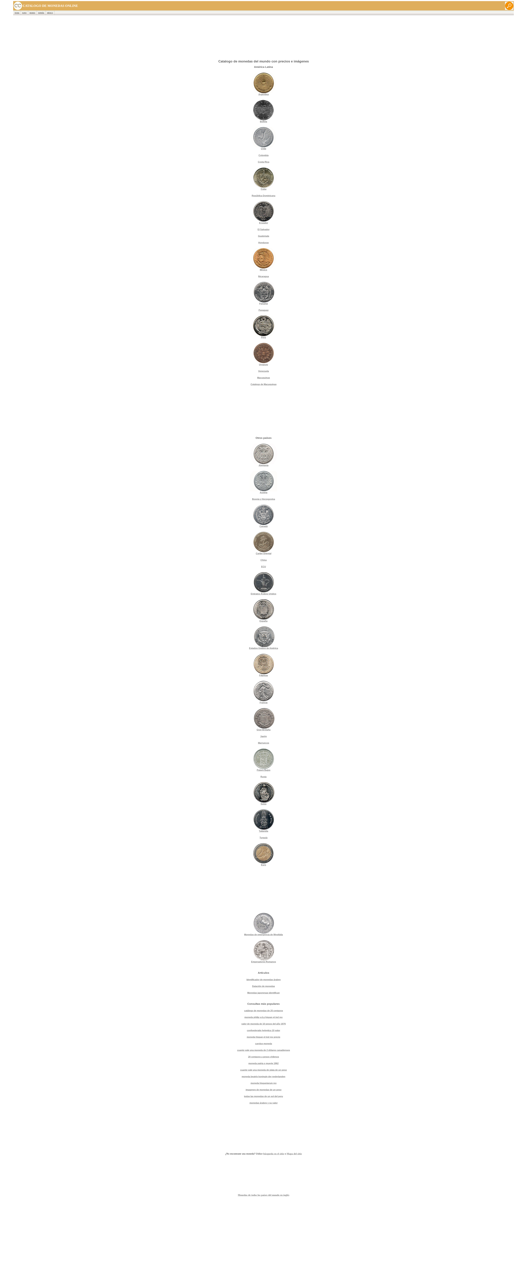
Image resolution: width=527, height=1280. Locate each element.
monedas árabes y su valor (264, 1103)
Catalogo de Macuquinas (264, 384)
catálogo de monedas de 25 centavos (263, 1011)
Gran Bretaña (263, 730)
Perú (263, 337)
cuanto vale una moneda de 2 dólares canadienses (263, 1050)
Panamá (263, 303)
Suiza (263, 804)
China (263, 560)
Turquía (263, 838)
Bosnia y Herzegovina (263, 499)
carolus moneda (263, 1043)
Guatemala (263, 236)
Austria (263, 492)
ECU (263, 567)
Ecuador (263, 223)
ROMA (17, 13)
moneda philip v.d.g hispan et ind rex (263, 1017)
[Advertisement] (263, 38)
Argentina (263, 94)
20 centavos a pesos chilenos (263, 1057)
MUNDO (32, 13)
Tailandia (263, 831)
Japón (263, 736)
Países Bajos (263, 770)
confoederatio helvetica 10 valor (263, 1030)
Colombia (264, 155)
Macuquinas (263, 378)
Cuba (263, 189)
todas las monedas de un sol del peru (263, 1096)
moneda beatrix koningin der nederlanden (263, 1076)
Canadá (264, 526)
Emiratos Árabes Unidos (263, 594)
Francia (263, 702)
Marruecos (263, 743)
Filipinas (263, 675)
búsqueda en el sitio (273, 1153)
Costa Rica (263, 162)
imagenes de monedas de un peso (263, 1090)
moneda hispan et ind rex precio (263, 1037)
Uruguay (263, 364)
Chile (263, 149)
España (41, 13)
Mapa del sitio (294, 1153)
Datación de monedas (263, 986)
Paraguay (264, 310)
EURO (24, 13)
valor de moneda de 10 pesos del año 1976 (263, 1024)
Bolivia (263, 121)
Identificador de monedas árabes (263, 980)
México (50, 13)
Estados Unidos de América (263, 648)
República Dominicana (263, 196)
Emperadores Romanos (263, 962)
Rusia (263, 777)
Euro (263, 865)
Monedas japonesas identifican (263, 993)
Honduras (263, 243)
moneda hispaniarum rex (264, 1083)
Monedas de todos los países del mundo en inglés (263, 1195)
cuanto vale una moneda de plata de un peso (263, 1070)
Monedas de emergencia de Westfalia (263, 934)
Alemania (263, 465)
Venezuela (263, 371)
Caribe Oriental (263, 553)
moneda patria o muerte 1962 (263, 1063)
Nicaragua (263, 276)
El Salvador (264, 229)
